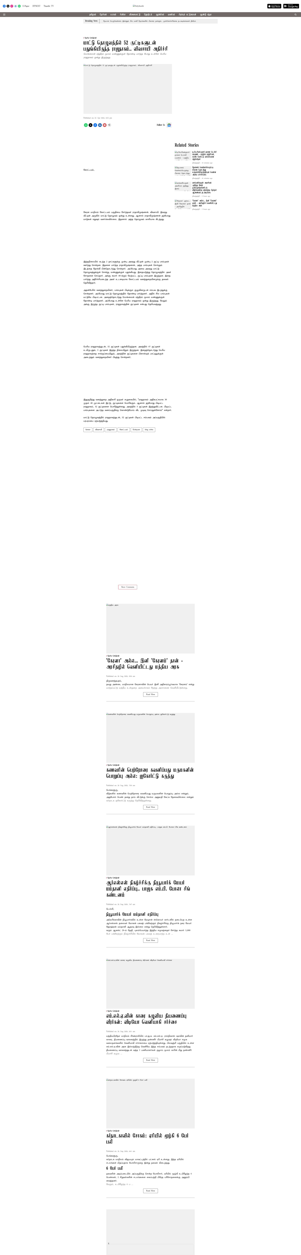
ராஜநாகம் (111, 430)
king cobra (149, 430)
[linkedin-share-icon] (100, 126)
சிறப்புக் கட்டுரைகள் (187, 14)
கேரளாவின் (140, 684)
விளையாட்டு (134, 14)
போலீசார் (157, 1173)
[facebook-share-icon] (95, 126)
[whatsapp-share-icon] (86, 126)
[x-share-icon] (90, 126)
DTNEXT (36, 6)
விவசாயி (98, 430)
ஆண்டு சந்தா (206, 14)
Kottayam (136, 430)
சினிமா (123, 14)
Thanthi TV (49, 6)
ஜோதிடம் (148, 14)
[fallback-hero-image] (183, 155)
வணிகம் (171, 14)
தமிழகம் (92, 14)
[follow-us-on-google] (169, 125)
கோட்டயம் (124, 430)
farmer (87, 430)
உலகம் (113, 14)
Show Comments (127, 587)
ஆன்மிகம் (160, 14)
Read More (150, 694)
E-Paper (26, 6)
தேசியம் (103, 14)
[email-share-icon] (105, 126)
